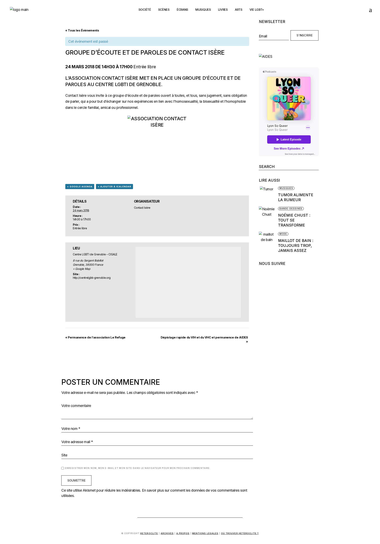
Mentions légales (205, 533)
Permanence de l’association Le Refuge (95, 337)
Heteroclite (149, 533)
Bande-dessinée (290, 208)
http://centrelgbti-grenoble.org (92, 277)
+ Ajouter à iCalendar (114, 186)
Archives (167, 533)
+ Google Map (81, 268)
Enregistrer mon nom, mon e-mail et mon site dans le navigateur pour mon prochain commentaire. (137, 468)
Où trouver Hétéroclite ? (240, 533)
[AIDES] (289, 56)
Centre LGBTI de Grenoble (128, 84)
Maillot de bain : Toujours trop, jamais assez (295, 245)
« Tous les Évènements (82, 30)
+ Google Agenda (79, 186)
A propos (183, 533)
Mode (283, 233)
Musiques (286, 188)
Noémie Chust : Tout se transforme (294, 220)
